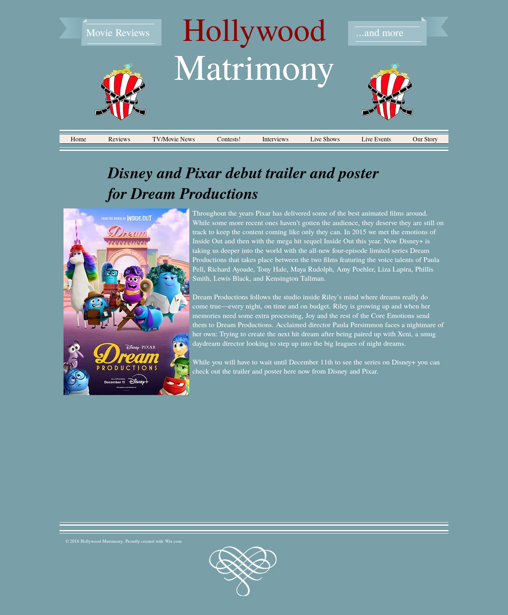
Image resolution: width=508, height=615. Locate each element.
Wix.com (173, 541)
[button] (119, 141)
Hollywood (254, 28)
